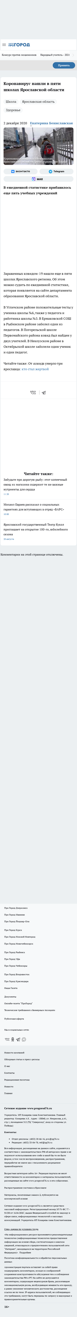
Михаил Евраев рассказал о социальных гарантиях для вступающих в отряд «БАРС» (34, 509)
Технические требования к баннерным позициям (29, 1010)
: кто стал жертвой (35, 369)
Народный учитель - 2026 (55, 55)
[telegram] (45, 392)
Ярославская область (38, 101)
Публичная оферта (14, 1018)
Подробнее (25, 1252)
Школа (11, 101)
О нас (7, 1066)
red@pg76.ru (45, 1142)
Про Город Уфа (12, 959)
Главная (8, 1093)
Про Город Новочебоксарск (18, 943)
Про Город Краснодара (16, 981)
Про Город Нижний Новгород (19, 936)
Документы (10, 996)
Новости (8, 1086)
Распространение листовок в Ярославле (25, 1187)
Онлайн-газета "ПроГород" (18, 1003)
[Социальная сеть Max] (38, 179)
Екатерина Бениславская (51, 123)
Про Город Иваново (14, 914)
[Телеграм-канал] (56, 171)
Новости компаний (14, 1052)
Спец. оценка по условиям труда (21, 1229)
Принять (64, 65)
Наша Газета (10, 988)
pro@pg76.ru (52, 1138)
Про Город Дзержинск (15, 908)
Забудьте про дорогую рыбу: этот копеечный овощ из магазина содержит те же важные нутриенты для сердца (35, 486)
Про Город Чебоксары (15, 965)
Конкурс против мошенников (19, 55)
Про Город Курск (13, 930)
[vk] (33, 392)
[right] (73, 55)
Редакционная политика (17, 1079)
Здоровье (13, 110)
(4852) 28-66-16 (37, 1138)
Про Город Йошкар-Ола (16, 921)
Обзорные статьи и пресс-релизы (22, 1059)
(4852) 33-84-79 (30, 1142)
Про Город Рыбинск (14, 952)
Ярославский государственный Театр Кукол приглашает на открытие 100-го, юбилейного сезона (36, 531)
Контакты (9, 1072)
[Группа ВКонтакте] (21, 171)
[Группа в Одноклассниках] (13, 1039)
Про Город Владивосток (16, 974)
